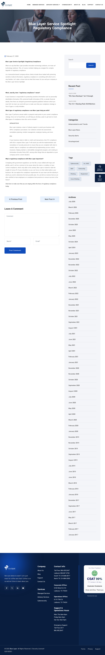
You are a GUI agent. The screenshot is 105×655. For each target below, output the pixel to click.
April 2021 (71, 351)
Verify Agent (100, 179)
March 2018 (72, 483)
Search (70, 60)
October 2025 (73, 225)
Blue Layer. (13, 649)
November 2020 (73, 374)
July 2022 (71, 276)
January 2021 (73, 362)
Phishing (73, 174)
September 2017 (74, 506)
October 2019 (73, 449)
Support (90, 5)
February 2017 (73, 529)
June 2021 (72, 339)
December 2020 (73, 368)
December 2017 (73, 500)
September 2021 (74, 322)
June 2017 (72, 512)
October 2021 (73, 316)
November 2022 (73, 265)
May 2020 (71, 408)
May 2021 (71, 345)
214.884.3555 (65, 578)
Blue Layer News (74, 130)
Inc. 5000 (86, 163)
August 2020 (72, 391)
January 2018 (73, 495)
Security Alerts (73, 136)
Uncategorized (73, 141)
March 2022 (72, 288)
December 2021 (73, 305)
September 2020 (74, 385)
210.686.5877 (65, 576)
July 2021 (71, 334)
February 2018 (73, 489)
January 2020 (73, 431)
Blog (83, 5)
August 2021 (72, 328)
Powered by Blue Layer (92, 596)
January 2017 (73, 535)
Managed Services (38, 5)
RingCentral (84, 174)
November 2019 (73, 443)
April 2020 (71, 414)
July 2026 (71, 202)
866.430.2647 (65, 570)
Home (28, 5)
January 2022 (73, 299)
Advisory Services (52, 5)
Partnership (82, 169)
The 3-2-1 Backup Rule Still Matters (81, 104)
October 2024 (73, 242)
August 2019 (72, 460)
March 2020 (72, 420)
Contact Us (99, 5)
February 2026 (73, 213)
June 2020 (72, 403)
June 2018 (72, 477)
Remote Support (100, 169)
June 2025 (72, 230)
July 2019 (71, 466)
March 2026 (72, 207)
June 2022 (72, 282)
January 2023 (73, 253)
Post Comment (15, 250)
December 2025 (73, 219)
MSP (72, 169)
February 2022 (73, 293)
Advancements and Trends (78, 124)
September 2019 (74, 454)
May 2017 (71, 518)
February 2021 (73, 357)
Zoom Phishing (75, 179)
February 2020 (73, 426)
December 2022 (73, 259)
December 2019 (73, 437)
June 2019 (72, 472)
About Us (77, 5)
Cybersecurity (67, 5)
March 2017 (72, 523)
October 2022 (73, 270)
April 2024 (71, 248)
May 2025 (71, 236)
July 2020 (71, 397)
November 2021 (73, 311)
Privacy (90, 649)
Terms (83, 649)
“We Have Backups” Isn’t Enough (80, 96)
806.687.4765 (65, 573)
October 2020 (73, 380)
